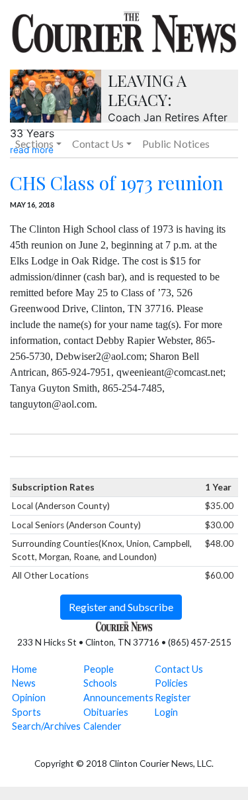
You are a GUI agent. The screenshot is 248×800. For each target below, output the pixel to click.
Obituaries (105, 712)
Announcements (118, 697)
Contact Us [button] (98, 143)
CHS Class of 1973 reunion (117, 182)
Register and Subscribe (121, 606)
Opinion (29, 697)
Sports (26, 712)
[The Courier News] (124, 30)
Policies (171, 683)
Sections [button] (34, 143)
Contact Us (179, 669)
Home (24, 669)
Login (166, 712)
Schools (100, 683)
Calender (102, 726)
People (98, 669)
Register (173, 697)
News (24, 683)
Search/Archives (46, 726)
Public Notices (176, 143)
